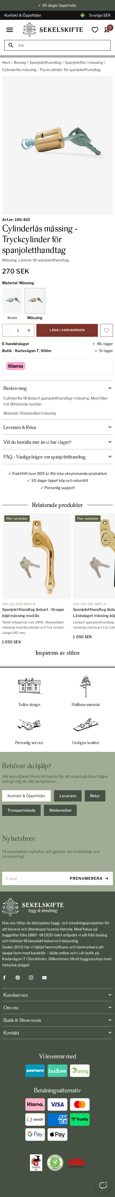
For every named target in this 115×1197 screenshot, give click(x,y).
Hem (6, 62)
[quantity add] (29, 330)
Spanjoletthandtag (45, 62)
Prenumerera (86, 878)
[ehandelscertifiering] (55, 1162)
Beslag (20, 62)
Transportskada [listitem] (21, 810)
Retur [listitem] (95, 795)
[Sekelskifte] (57, 907)
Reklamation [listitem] (60, 810)
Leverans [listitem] (68, 795)
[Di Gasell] (36, 1162)
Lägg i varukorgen (67, 330)
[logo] (53, 29)
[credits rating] (76, 1163)
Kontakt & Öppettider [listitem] (26, 795)
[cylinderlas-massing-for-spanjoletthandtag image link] (57, 145)
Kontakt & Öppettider (22, 15)
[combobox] (62, 45)
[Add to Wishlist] (106, 330)
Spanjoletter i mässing (84, 62)
